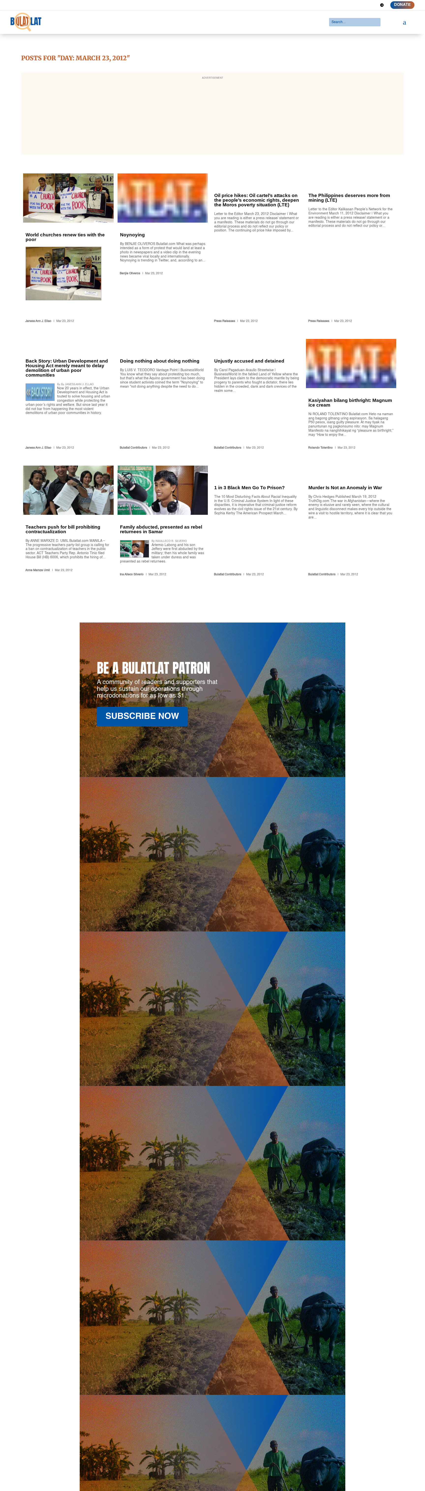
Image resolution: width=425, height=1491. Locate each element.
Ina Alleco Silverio (132, 574)
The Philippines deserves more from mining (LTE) (351, 249)
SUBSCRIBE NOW (142, 716)
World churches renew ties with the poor (68, 249)
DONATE (402, 5)
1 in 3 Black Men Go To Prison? (257, 522)
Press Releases (224, 321)
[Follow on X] (355, 5)
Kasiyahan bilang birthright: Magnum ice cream (351, 395)
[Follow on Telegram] (382, 5)
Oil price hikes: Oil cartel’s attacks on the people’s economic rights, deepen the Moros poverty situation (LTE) (257, 249)
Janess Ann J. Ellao (38, 321)
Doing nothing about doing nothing (163, 395)
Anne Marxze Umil (37, 570)
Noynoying (163, 249)
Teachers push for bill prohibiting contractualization (68, 522)
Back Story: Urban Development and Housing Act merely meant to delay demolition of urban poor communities (68, 395)
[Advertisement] (212, 116)
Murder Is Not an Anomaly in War (351, 522)
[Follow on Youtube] (373, 5)
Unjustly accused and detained (257, 395)
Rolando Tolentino (320, 447)
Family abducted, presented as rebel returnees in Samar (163, 522)
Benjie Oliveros (130, 273)
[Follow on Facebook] (346, 5)
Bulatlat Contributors (133, 447)
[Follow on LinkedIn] (364, 5)
